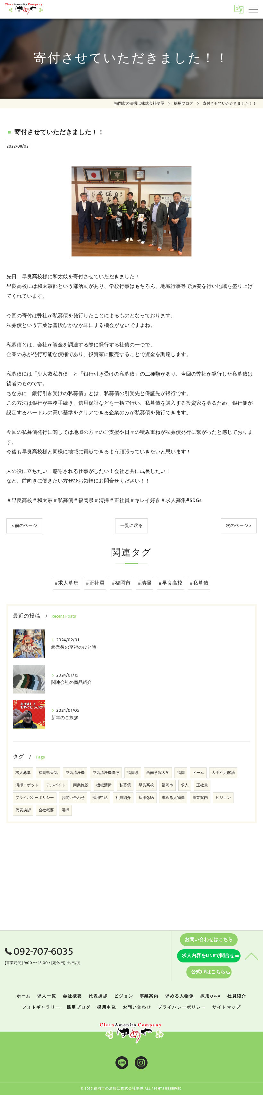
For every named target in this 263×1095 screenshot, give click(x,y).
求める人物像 (173, 798)
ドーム (198, 773)
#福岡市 (121, 583)
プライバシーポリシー (34, 798)
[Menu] (253, 9)
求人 (185, 785)
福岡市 (167, 785)
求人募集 (23, 773)
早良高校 (146, 785)
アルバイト (55, 785)
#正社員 (95, 583)
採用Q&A (146, 798)
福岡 (181, 773)
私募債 (125, 785)
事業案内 (200, 798)
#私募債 (199, 583)
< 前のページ (24, 525)
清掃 (65, 810)
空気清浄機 (75, 773)
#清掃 (144, 583)
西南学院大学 (157, 773)
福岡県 (133, 773)
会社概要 (46, 810)
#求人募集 (67, 583)
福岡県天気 (48, 773)
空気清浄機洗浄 (105, 773)
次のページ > (238, 525)
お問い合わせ (73, 798)
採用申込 (100, 798)
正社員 (202, 785)
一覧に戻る (131, 525)
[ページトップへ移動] (251, 955)
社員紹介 (123, 798)
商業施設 (81, 785)
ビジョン (223, 798)
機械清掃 (104, 785)
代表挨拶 (23, 810)
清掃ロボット (26, 785)
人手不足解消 (223, 773)
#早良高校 (170, 583)
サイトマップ (226, 1007)
